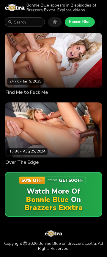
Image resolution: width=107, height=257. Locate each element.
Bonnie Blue (80, 21)
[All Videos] (55, 22)
